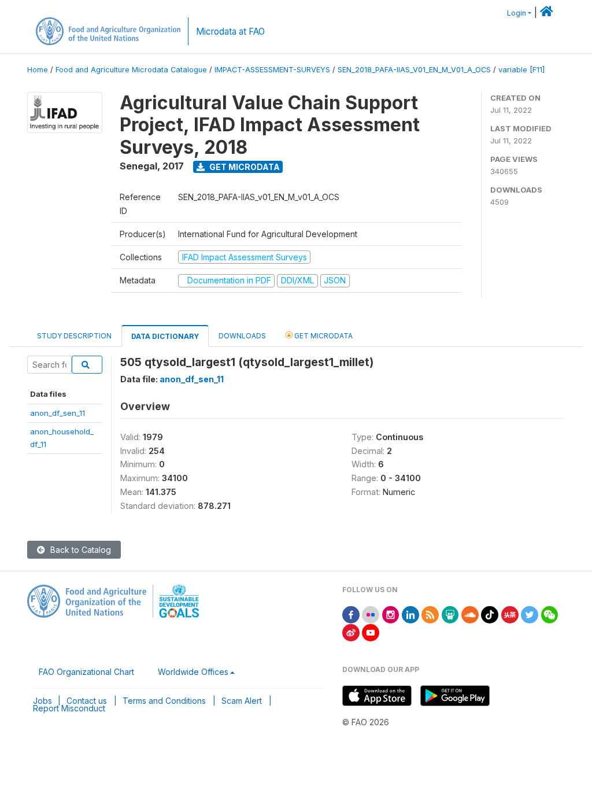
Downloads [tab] (242, 335)
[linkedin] (410, 614)
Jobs (42, 701)
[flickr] (370, 614)
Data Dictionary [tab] (165, 336)
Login (516, 13)
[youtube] (370, 632)
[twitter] (529, 614)
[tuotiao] (510, 614)
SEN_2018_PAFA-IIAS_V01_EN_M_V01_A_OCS (414, 69)
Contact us (86, 701)
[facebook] (351, 614)
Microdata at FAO (230, 31)
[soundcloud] (470, 614)
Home (37, 69)
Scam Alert (241, 701)
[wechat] (549, 614)
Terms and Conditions (164, 701)
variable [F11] (521, 69)
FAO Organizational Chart (86, 672)
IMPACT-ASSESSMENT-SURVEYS (272, 69)
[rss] (430, 614)
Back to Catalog (79, 550)
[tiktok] (489, 614)
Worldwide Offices (193, 672)
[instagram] (390, 614)
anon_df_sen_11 (57, 413)
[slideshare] (450, 614)
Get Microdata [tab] (323, 335)
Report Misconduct (69, 708)
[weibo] (351, 632)
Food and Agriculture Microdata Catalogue (131, 69)
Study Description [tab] (74, 335)
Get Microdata (244, 167)
